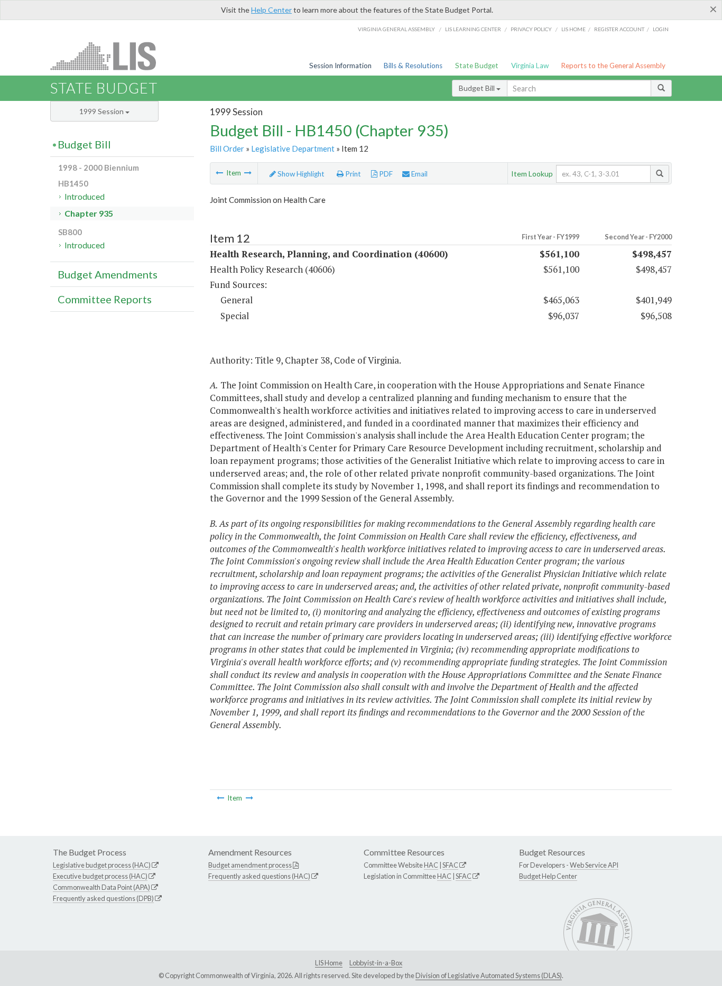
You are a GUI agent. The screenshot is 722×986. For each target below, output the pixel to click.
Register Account (619, 29)
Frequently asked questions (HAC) (259, 876)
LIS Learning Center (473, 29)
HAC (431, 865)
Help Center (271, 9)
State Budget (476, 65)
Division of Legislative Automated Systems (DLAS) (488, 975)
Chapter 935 (88, 213)
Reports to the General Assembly (613, 65)
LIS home (573, 29)
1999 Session (102, 111)
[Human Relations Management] (248, 173)
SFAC (450, 865)
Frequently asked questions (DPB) (103, 898)
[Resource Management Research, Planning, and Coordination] (219, 173)
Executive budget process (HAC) (100, 876)
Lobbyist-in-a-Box (375, 963)
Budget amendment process (250, 865)
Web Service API (594, 865)
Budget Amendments (108, 274)
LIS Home (329, 963)
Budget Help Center (548, 876)
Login (661, 29)
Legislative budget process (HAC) (102, 865)
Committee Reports (105, 299)
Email (419, 174)
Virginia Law (530, 65)
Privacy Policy (531, 29)
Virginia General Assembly (396, 29)
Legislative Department (293, 148)
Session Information (340, 65)
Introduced (84, 196)
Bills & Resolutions (413, 65)
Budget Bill (477, 87)
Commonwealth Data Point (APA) (101, 887)
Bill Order (227, 148)
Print (352, 174)
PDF (385, 174)
